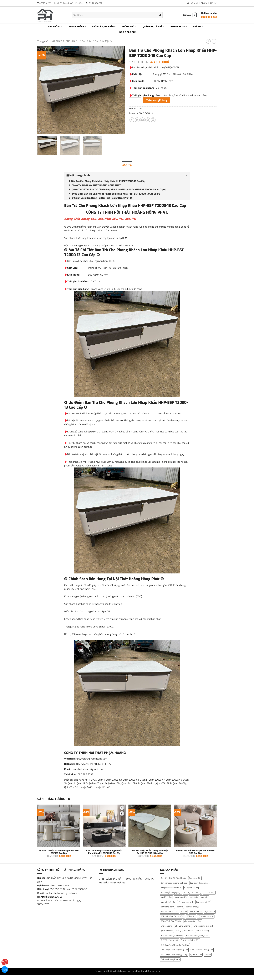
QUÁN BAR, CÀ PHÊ (152, 26)
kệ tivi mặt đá (196, 954)
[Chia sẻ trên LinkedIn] (153, 119)
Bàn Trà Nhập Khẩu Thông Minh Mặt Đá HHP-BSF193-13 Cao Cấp (150, 852)
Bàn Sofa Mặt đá (103, 41)
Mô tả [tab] (127, 165)
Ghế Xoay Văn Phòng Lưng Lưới (174, 950)
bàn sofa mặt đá (203, 902)
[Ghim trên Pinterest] (147, 119)
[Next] (119, 90)
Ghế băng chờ (166, 926)
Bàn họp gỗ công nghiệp (171, 892)
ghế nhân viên (167, 930)
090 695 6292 (81, 764)
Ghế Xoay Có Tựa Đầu (190, 940)
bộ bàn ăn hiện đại (206, 916)
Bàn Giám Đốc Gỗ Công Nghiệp (173, 878)
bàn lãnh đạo (166, 897)
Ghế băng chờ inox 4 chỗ (204, 926)
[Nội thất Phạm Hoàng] (52, 15)
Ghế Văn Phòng (202, 930)
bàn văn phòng (192, 907)
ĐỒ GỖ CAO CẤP (127, 32)
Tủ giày (207, 954)
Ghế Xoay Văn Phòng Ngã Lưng (174, 954)
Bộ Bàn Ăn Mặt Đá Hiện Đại (172, 916)
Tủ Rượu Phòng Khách (170, 959)
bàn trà (180, 907)
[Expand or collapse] (186, 175)
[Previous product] (214, 41)
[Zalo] (4, 969)
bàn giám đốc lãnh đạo (199, 883)
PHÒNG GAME (178, 26)
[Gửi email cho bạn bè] (142, 119)
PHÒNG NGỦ (128, 26)
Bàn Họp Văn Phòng (192, 892)
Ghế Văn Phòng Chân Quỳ (172, 935)
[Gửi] (159, 15)
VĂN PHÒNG (54, 26)
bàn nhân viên (181, 897)
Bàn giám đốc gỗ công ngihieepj (174, 883)
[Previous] (42, 90)
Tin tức (204, 3)
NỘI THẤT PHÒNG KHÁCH (65, 41)
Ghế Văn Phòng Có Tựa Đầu (197, 935)
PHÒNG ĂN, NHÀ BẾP (103, 26)
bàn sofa (204, 897)
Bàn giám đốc (195, 878)
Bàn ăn (184, 911)
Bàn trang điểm (167, 907)
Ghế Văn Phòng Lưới (169, 940)
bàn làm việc (209, 892)
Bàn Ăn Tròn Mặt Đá (169, 911)
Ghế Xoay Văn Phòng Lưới (201, 950)
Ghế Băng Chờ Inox (183, 926)
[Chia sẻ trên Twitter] (137, 119)
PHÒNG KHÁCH (76, 26)
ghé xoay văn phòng (192, 921)
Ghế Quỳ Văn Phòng (184, 930)
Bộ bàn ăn (191, 916)
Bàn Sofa (86, 41)
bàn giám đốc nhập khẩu (171, 887)
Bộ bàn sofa (210, 911)
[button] (41, 130)
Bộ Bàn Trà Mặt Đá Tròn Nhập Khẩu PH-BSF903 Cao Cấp (58, 852)
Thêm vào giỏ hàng (157, 100)
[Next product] (208, 41)
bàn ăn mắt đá (196, 911)
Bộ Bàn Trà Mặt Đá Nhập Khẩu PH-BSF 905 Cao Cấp (195, 852)
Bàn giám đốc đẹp (191, 887)
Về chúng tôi (192, 3)
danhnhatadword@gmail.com (87, 769)
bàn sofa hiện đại (168, 902)
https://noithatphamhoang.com (90, 758)
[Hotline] (4, 962)
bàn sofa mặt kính (185, 902)
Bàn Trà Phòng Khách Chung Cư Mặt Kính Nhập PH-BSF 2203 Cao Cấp (104, 852)
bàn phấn (194, 897)
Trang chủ (42, 41)
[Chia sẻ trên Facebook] (131, 119)
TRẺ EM (197, 26)
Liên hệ (213, 3)
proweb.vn (155, 971)
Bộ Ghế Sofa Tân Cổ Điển (171, 921)
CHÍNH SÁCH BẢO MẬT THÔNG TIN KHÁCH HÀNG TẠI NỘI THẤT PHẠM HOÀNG (126, 880)
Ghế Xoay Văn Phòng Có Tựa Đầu (175, 945)
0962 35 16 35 (103, 764)
